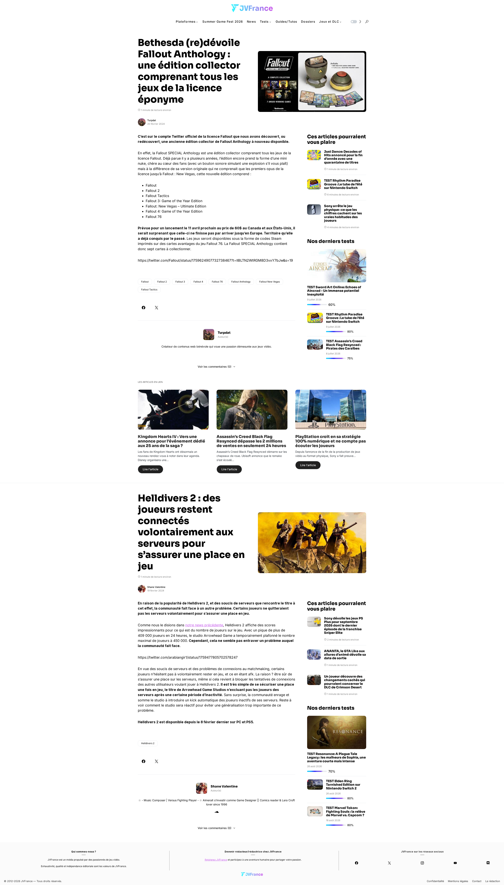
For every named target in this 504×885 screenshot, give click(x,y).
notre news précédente (204, 625)
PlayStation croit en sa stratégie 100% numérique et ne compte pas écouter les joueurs (330, 441)
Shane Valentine (156, 587)
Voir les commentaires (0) (214, 366)
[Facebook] (356, 863)
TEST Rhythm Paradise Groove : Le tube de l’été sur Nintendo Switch (343, 184)
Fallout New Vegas (269, 281)
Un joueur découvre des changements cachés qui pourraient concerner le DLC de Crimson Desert (344, 682)
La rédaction (492, 881)
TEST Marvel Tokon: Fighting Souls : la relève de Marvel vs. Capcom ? (345, 811)
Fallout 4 (198, 281)
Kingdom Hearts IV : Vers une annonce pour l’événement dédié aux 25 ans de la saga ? (171, 441)
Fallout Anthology (241, 281)
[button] (355, 22)
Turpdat (151, 120)
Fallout (145, 281)
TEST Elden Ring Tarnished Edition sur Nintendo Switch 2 (343, 784)
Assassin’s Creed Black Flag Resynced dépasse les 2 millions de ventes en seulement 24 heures (251, 441)
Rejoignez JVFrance (216, 859)
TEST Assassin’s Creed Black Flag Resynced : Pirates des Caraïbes (344, 344)
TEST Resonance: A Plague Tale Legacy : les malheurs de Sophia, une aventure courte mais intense (336, 757)
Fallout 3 (180, 281)
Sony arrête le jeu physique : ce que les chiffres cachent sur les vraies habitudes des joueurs (343, 213)
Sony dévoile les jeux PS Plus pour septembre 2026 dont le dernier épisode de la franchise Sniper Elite (343, 626)
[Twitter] (389, 863)
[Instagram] (422, 863)
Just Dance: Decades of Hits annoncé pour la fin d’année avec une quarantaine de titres (343, 157)
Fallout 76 (217, 281)
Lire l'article (150, 469)
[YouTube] (455, 863)
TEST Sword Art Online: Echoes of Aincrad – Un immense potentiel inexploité (334, 291)
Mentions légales (458, 881)
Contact (476, 881)
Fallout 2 (162, 281)
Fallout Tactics (149, 289)
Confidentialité (435, 881)
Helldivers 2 (147, 743)
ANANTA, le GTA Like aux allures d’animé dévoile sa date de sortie (345, 654)
